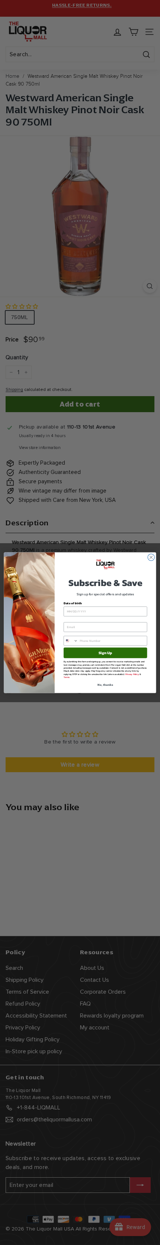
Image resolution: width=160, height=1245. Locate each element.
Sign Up (105, 653)
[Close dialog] (151, 557)
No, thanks (105, 684)
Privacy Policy (132, 673)
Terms (66, 676)
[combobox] (71, 640)
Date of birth (73, 603)
